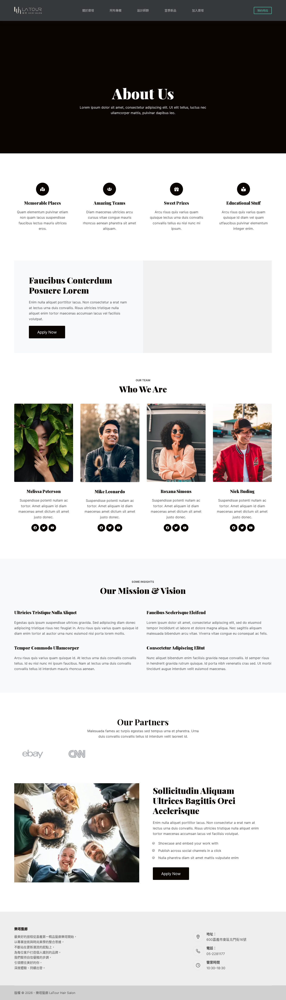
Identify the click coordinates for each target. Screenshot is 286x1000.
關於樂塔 (88, 10)
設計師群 (143, 10)
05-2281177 (215, 954)
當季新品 (170, 10)
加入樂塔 (198, 10)
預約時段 (262, 10)
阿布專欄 (115, 10)
